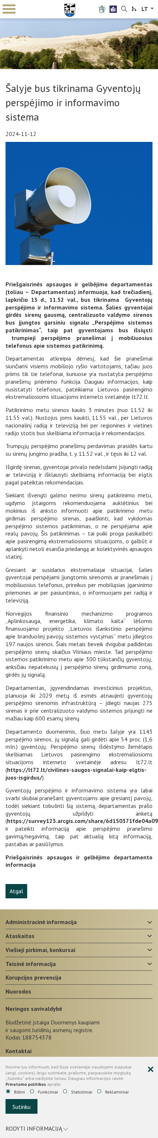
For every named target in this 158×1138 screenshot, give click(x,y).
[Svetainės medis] (134, 9)
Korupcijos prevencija (33, 977)
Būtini (19, 1092)
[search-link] (124, 9)
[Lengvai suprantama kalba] (113, 9)
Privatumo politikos (26, 1084)
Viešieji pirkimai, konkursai (40, 949)
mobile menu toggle (9, 9)
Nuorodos (18, 991)
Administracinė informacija (41, 922)
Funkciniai (48, 1092)
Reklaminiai (117, 1092)
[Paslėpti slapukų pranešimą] (150, 1069)
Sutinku (21, 1106)
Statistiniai (81, 1092)
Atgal (16, 891)
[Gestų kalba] (102, 9)
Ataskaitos (20, 936)
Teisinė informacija (31, 963)
